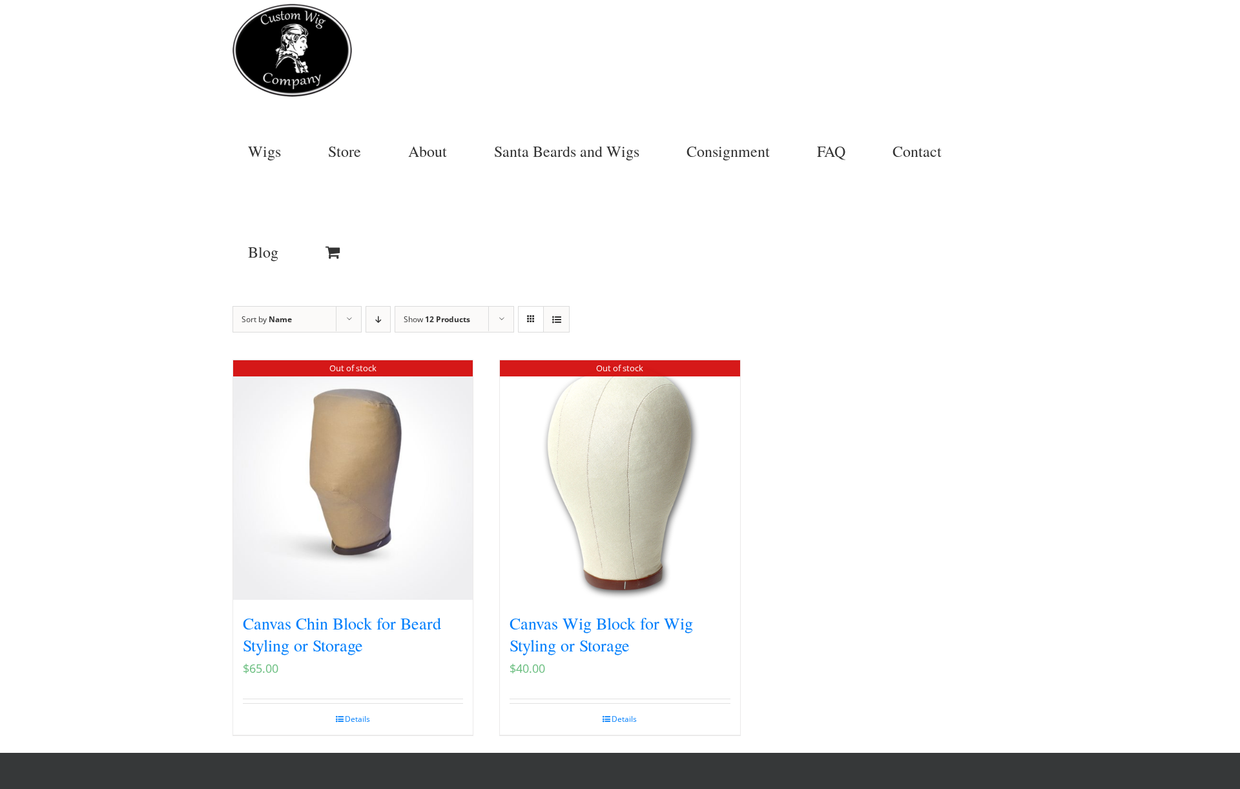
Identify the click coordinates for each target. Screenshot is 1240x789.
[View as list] (556, 319)
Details (357, 718)
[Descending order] (378, 319)
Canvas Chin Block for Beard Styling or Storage (342, 634)
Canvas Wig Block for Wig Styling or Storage (601, 634)
